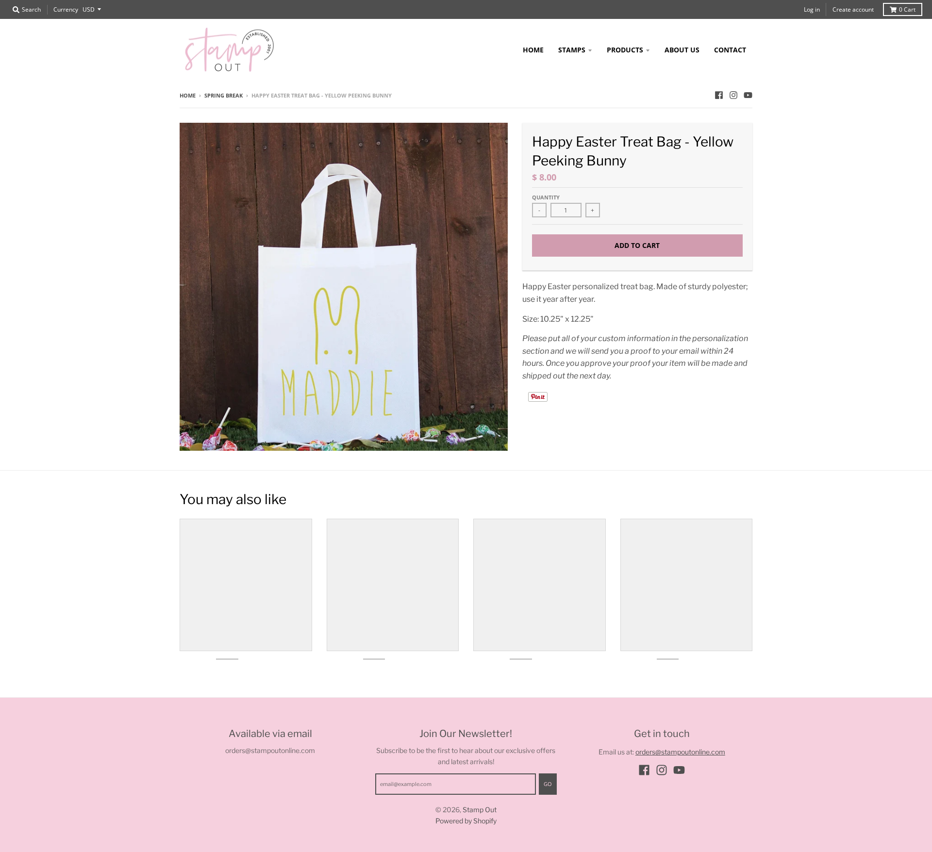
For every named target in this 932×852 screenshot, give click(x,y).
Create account (853, 9)
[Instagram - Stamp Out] (733, 95)
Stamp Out (480, 809)
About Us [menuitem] (682, 49)
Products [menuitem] (625, 49)
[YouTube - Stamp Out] (748, 95)
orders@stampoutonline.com (680, 752)
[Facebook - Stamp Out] (719, 95)
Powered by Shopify (466, 821)
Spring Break (223, 95)
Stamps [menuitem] (571, 49)
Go (548, 783)
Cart (907, 9)
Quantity (546, 197)
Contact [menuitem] (730, 49)
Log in (812, 9)
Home (188, 95)
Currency (65, 9)
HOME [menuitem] (533, 49)
